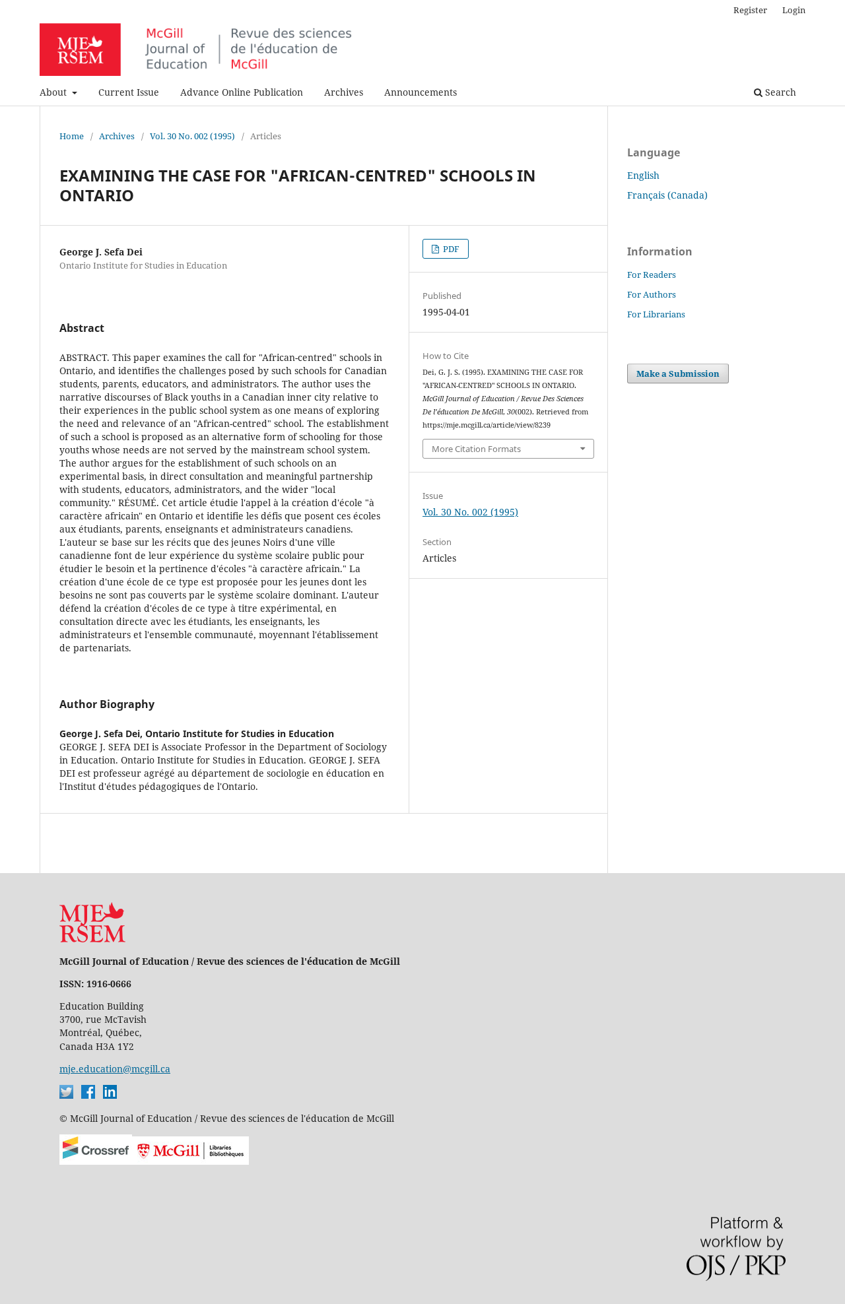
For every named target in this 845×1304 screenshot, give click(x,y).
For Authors (651, 294)
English (643, 175)
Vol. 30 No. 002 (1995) (192, 136)
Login (793, 10)
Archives (343, 92)
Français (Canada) (667, 195)
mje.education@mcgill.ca (114, 1068)
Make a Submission (678, 373)
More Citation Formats (476, 449)
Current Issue (128, 92)
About (54, 92)
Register (750, 10)
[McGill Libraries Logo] (190, 1161)
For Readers (651, 274)
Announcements (420, 92)
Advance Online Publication (241, 92)
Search (779, 92)
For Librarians (656, 314)
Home (71, 136)
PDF (450, 249)
